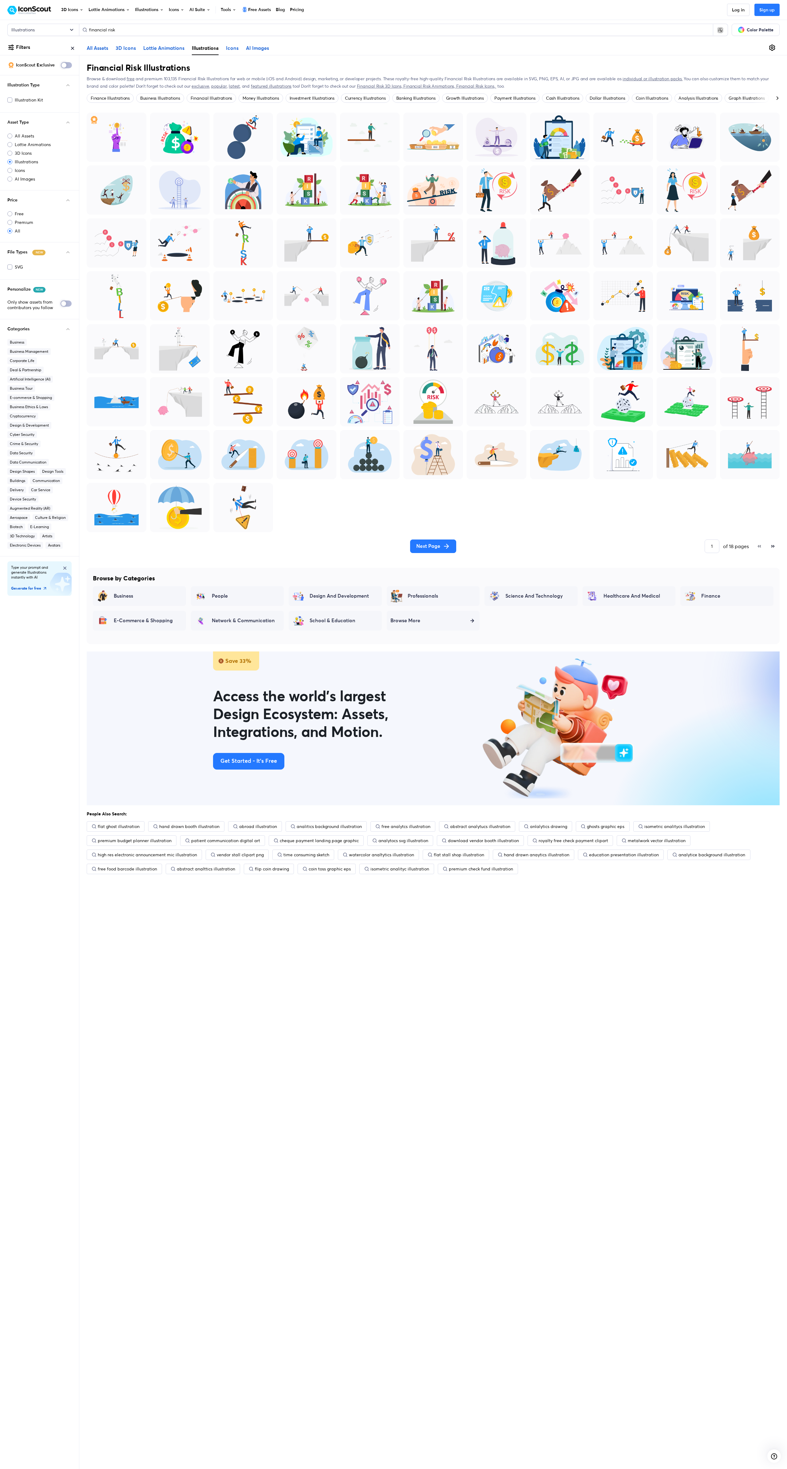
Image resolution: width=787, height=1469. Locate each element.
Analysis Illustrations (698, 98)
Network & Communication (243, 620)
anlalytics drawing (548, 826)
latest (234, 86)
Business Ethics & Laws (29, 406)
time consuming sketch (306, 855)
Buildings (17, 480)
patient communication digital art (225, 840)
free (130, 79)
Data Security (21, 453)
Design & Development (29, 425)
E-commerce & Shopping (31, 397)
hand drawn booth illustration (189, 826)
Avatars (54, 545)
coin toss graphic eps (330, 869)
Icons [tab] (232, 48)
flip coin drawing (272, 869)
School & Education (332, 620)
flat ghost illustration (119, 826)
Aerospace (19, 517)
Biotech (16, 526)
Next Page (428, 546)
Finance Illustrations (110, 98)
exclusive (200, 86)
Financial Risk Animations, (429, 86)
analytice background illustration (711, 855)
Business (17, 342)
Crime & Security (24, 443)
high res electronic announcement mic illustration (147, 855)
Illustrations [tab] (205, 48)
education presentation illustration (624, 855)
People (220, 596)
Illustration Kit (29, 100)
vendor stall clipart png (240, 855)
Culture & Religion (50, 517)
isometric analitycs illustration (674, 826)
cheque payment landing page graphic (319, 840)
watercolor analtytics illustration (381, 855)
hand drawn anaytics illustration (536, 855)
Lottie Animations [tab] (163, 48)
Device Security (23, 499)
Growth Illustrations (465, 98)
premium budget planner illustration (135, 840)
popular (219, 86)
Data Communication (28, 462)
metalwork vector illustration (657, 840)
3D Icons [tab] (126, 48)
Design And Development (339, 596)
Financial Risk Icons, (476, 86)
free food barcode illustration (127, 869)
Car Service (40, 490)
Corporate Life (22, 360)
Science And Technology (534, 596)
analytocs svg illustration (403, 840)
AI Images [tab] (257, 48)
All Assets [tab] (97, 48)
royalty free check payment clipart (573, 840)
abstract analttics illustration (206, 869)
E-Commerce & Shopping (143, 620)
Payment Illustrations (515, 98)
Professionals (423, 596)
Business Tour (21, 388)
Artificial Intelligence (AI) (30, 379)
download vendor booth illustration (483, 840)
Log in (738, 10)
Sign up (767, 10)
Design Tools (52, 471)
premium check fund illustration (481, 869)
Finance (710, 596)
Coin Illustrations (652, 98)
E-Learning (39, 526)
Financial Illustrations (211, 98)
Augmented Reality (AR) (30, 508)
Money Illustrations (261, 98)
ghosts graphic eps (605, 826)
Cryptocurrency (23, 416)
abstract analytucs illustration (480, 826)
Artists (47, 536)
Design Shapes (22, 471)
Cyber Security (22, 434)
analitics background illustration (329, 826)
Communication (46, 480)
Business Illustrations (160, 98)
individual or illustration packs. (652, 79)
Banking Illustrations (416, 98)
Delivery (17, 490)
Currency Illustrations (365, 98)
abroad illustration (258, 826)
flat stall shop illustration (459, 855)
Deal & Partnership (25, 370)
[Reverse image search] (720, 30)
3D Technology (22, 536)
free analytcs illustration (406, 826)
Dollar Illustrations (607, 98)
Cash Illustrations (562, 98)
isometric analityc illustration (399, 869)
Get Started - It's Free (248, 761)
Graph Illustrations (747, 98)
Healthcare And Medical (631, 596)
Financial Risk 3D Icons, (380, 86)
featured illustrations (271, 86)
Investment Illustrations (312, 98)
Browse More (405, 620)
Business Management (29, 351)
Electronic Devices (25, 545)
